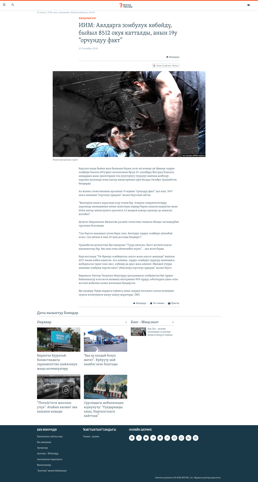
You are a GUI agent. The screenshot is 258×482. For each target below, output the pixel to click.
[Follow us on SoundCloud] (167, 438)
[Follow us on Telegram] (153, 438)
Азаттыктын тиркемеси (49, 459)
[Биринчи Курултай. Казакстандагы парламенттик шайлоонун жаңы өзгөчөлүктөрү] (58, 339)
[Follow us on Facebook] (132, 438)
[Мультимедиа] (248, 5)
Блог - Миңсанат (145, 322)
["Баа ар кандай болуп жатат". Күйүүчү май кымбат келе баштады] (105, 339)
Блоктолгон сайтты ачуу (50, 437)
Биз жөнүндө (44, 442)
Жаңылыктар (87, 18)
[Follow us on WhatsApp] (181, 438)
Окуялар (44, 322)
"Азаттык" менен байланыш (52, 471)
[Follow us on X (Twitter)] (139, 438)
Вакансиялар (44, 465)
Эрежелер (42, 448)
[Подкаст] (195, 438)
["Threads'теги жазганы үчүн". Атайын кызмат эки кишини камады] (58, 387)
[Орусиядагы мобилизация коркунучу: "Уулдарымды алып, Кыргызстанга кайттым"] (105, 387)
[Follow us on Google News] (160, 438)
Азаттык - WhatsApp (47, 454)
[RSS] (188, 438)
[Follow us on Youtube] (146, 438)
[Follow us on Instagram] (174, 438)
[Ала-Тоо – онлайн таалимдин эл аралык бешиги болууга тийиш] (138, 331)
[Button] (172, 57)
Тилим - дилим (91, 437)
